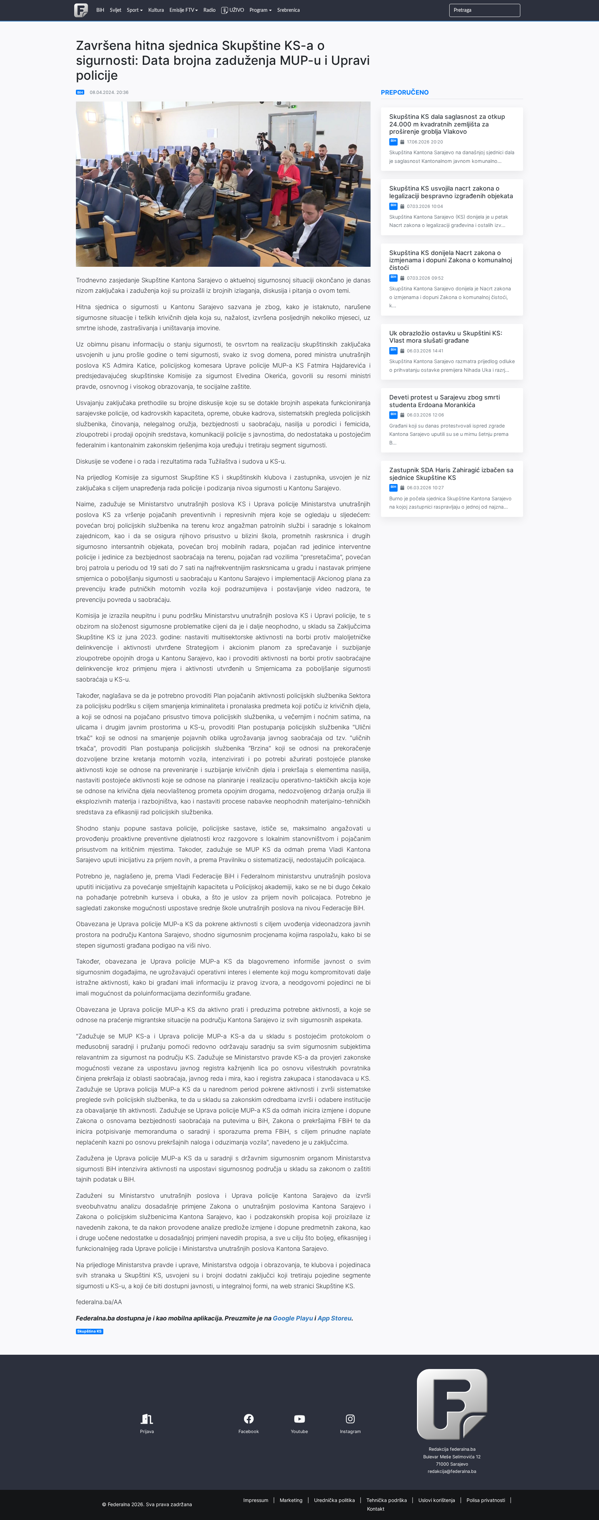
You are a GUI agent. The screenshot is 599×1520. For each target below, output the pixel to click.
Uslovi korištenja (437, 1500)
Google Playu (293, 1318)
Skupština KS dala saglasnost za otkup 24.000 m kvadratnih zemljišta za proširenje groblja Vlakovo (447, 124)
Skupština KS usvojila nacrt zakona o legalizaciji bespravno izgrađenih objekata (451, 192)
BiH (80, 92)
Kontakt (375, 1508)
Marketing (292, 1500)
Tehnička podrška (387, 1500)
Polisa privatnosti (486, 1500)
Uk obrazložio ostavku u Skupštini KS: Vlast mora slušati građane (445, 337)
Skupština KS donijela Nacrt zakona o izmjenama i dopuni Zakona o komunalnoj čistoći (450, 260)
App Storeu (334, 1318)
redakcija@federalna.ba (452, 1471)
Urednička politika (335, 1500)
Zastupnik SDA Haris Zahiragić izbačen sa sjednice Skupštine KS (451, 473)
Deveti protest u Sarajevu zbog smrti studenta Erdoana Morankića (444, 401)
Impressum (256, 1500)
